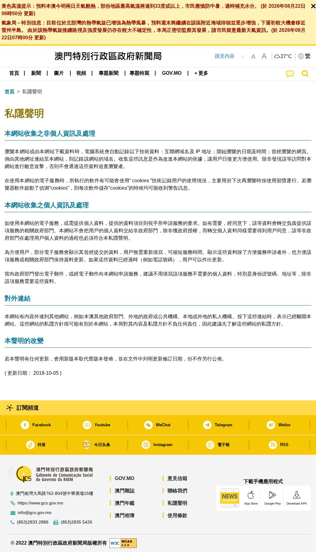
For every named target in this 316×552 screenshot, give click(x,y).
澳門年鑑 (125, 503)
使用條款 (177, 515)
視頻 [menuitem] (81, 73)
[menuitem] (36, 73)
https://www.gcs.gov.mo (40, 503)
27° (286, 56)
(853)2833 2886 (32, 522)
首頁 (10, 91)
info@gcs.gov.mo (35, 512)
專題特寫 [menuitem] (139, 73)
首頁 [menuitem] (14, 73)
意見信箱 (177, 478)
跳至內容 (225, 56)
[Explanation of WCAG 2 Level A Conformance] (123, 543)
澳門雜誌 (125, 490)
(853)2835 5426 (76, 522)
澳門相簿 (125, 515)
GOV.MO (124, 478)
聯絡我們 (177, 490)
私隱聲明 (177, 503)
